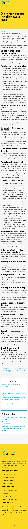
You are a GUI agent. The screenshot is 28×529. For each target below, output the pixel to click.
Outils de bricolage (6, 31)
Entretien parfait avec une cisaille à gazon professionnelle (20, 370)
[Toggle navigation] (25, 2)
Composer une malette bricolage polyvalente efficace (7, 370)
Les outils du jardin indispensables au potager (13, 426)
